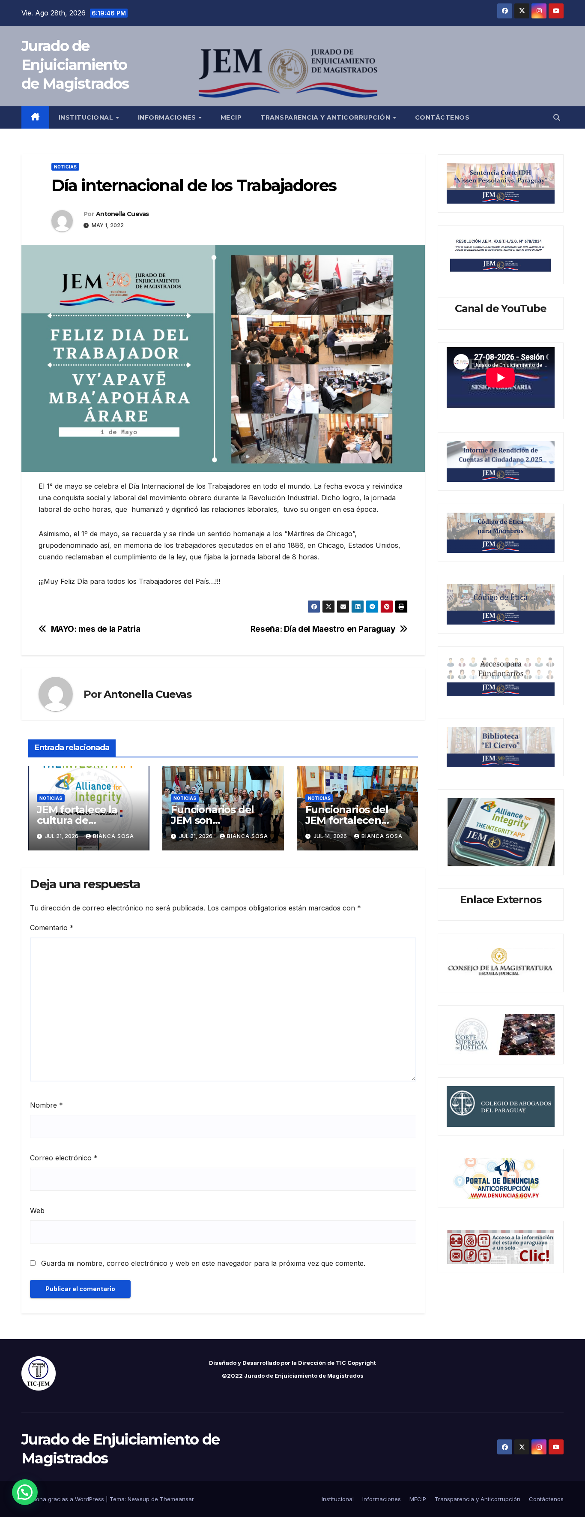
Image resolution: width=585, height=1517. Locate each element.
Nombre (46, 1105)
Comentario (52, 927)
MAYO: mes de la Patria (95, 629)
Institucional (87, 117)
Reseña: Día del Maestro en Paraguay (323, 629)
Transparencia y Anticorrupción (326, 117)
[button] (556, 117)
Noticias (65, 166)
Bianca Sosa (113, 836)
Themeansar (177, 1499)
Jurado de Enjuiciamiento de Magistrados (74, 65)
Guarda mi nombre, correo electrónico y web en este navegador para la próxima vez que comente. (203, 1263)
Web (37, 1210)
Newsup (138, 1499)
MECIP (231, 117)
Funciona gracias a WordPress (63, 1499)
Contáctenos (442, 117)
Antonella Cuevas (122, 214)
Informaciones (168, 117)
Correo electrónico (64, 1158)
